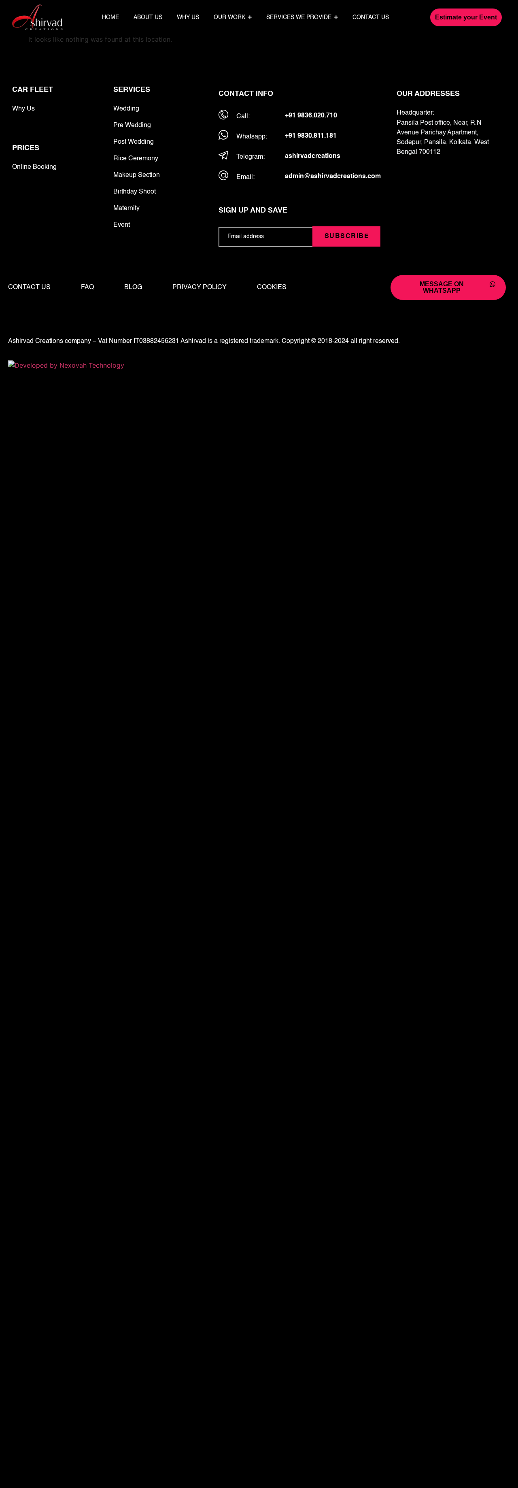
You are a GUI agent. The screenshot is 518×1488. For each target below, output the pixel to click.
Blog (133, 287)
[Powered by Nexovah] (259, 365)
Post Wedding (133, 142)
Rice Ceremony (135, 158)
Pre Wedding (132, 125)
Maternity (126, 208)
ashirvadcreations (312, 156)
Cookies (272, 287)
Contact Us (29, 287)
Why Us (23, 109)
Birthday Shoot (134, 192)
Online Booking (34, 167)
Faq (87, 287)
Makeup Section (136, 175)
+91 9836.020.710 (311, 116)
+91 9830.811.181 (311, 136)
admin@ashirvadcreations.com (333, 176)
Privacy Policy (199, 287)
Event (121, 225)
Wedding (126, 109)
